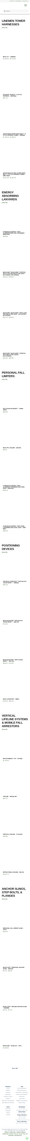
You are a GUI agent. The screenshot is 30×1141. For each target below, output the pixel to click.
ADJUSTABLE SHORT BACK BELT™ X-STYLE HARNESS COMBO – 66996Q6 (14, 134)
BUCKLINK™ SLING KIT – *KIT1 (12, 1045)
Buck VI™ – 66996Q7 (9, 56)
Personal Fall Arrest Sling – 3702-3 (13, 928)
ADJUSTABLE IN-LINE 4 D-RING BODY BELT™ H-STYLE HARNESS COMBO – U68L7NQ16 (14, 174)
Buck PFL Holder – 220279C (12, 447)
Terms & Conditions (10, 1132)
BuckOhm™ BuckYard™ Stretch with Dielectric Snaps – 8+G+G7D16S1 (14, 355)
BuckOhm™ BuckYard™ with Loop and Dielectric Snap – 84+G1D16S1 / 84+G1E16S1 (15, 314)
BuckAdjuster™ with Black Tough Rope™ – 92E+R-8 (13, 621)
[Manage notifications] (27, 1138)
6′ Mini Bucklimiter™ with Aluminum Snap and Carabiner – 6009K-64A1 (14, 233)
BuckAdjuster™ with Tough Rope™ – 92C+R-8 (13, 660)
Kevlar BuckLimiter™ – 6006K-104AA (13, 409)
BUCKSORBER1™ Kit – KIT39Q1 (12, 758)
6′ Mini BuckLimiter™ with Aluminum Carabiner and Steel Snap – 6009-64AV (14, 487)
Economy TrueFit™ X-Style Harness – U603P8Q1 (12, 95)
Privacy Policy (14, 1133)
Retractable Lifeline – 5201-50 (13, 872)
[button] (25, 5)
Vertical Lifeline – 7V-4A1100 (12, 834)
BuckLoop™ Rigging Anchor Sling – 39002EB (15, 1007)
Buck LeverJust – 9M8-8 (11, 699)
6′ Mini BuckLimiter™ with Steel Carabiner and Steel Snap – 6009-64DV (14, 527)
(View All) (4, 27)
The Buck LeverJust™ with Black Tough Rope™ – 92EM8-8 (14, 582)
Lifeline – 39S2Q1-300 (10, 796)
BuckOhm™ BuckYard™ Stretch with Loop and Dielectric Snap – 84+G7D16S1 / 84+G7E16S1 (14, 274)
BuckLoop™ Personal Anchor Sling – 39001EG (13, 968)
